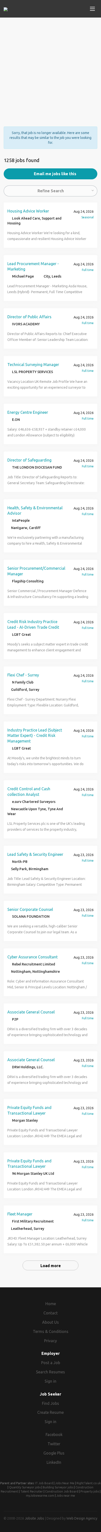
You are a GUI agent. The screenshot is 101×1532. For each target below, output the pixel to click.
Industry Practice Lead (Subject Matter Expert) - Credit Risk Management (34, 735)
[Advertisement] (50, 68)
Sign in (50, 1381)
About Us (50, 1322)
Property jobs (89, 1491)
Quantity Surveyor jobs (25, 1487)
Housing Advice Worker (28, 211)
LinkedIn (54, 1462)
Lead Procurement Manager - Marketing (33, 266)
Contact (50, 1313)
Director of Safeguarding (29, 460)
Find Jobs (50, 1403)
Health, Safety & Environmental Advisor (35, 511)
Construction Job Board (61, 1491)
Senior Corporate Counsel (30, 909)
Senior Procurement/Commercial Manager (36, 571)
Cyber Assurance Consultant (32, 957)
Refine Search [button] (51, 191)
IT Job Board (44, 1483)
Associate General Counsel (31, 1012)
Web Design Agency (81, 1518)
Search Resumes (50, 1372)
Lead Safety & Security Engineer (35, 854)
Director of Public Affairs (29, 317)
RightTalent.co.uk (88, 1483)
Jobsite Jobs (34, 1518)
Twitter (54, 1444)
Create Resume (50, 1412)
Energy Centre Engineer (27, 412)
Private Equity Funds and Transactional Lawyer (29, 1110)
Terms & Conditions (50, 1331)
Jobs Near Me (64, 1483)
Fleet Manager (19, 1214)
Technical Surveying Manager (33, 364)
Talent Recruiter (31, 1491)
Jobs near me (65, 1495)
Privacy (50, 1341)
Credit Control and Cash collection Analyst (28, 792)
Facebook (54, 1434)
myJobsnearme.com (40, 1495)
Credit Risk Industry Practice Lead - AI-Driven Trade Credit (33, 624)
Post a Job (50, 1362)
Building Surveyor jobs (58, 1487)
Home (50, 1303)
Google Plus (53, 1453)
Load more (50, 1265)
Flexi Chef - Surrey (23, 675)
